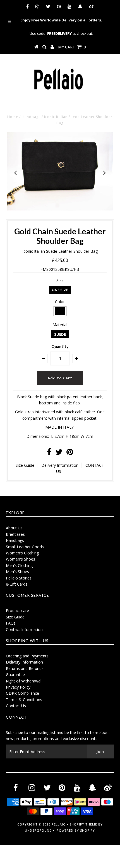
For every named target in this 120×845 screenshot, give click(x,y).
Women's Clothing (22, 553)
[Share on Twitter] (59, 453)
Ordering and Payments (27, 656)
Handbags (31, 116)
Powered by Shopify (76, 830)
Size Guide (25, 465)
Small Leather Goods (25, 546)
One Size (60, 289)
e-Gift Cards (16, 584)
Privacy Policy (18, 687)
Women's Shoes (20, 559)
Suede (60, 334)
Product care (17, 610)
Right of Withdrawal (23, 681)
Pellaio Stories (19, 578)
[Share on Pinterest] (69, 453)
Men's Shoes (17, 571)
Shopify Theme (83, 824)
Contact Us (16, 705)
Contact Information (24, 629)
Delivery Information (59, 465)
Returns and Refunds (25, 668)
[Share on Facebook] (49, 453)
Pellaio (59, 824)
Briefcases (15, 534)
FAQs (11, 623)
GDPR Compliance (22, 693)
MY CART (72, 47)
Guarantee (15, 674)
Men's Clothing (19, 565)
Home (12, 116)
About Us (14, 527)
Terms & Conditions (24, 699)
